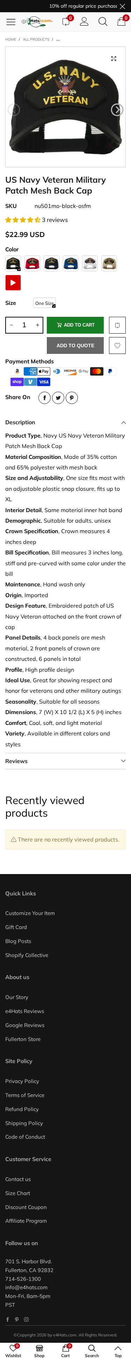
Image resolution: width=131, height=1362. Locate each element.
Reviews (16, 760)
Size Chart (17, 1193)
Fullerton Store (23, 1039)
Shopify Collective (26, 955)
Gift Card (16, 927)
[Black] (13, 263)
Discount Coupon (26, 1207)
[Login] (84, 22)
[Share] (44, 398)
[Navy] (51, 263)
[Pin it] (72, 398)
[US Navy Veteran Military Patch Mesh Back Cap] (65, 107)
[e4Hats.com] (39, 22)
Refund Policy (22, 1109)
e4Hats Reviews (24, 1011)
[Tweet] (58, 398)
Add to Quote (75, 345)
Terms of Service (24, 1095)
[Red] (32, 263)
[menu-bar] (13, 21)
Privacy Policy (22, 1081)
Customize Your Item (30, 913)
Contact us (18, 1179)
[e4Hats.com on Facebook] (7, 1319)
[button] (14, 110)
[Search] (103, 22)
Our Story (16, 997)
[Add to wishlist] (117, 345)
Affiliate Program (26, 1220)
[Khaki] (109, 263)
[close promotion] (122, 6)
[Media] (114, 59)
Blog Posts (18, 941)
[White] (90, 263)
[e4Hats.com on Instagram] (26, 1319)
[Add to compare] (117, 325)
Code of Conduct (25, 1136)
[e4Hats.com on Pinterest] (17, 1319)
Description (20, 422)
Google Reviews (24, 1025)
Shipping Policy (24, 1123)
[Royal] (71, 263)
